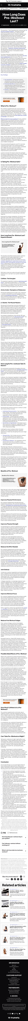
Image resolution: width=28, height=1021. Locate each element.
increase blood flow (13, 561)
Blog (7, 8)
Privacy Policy (14, 983)
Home (2, 8)
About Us (14, 965)
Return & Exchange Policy (14, 979)
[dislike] (24, 877)
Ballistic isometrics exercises (14, 1001)
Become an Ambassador (14, 990)
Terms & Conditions (14, 981)
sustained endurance (11, 295)
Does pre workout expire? (14, 30)
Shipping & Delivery (13, 980)
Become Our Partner (14, 992)
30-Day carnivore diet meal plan (14, 999)
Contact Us (14, 977)
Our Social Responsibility (14, 972)
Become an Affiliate (14, 991)
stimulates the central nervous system (16, 505)
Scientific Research (14, 966)
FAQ (4, 833)
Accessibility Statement (14, 984)
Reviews (14, 969)
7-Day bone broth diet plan (14, 998)
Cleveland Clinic (6, 324)
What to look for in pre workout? (9, 119)
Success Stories (14, 970)
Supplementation (14, 8)
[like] (21, 877)
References (13, 833)
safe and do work (19, 316)
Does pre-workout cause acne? (17, 48)
